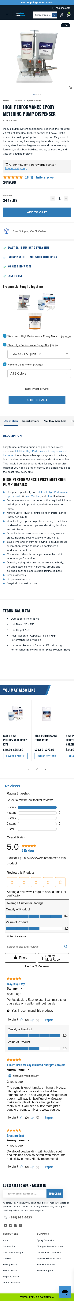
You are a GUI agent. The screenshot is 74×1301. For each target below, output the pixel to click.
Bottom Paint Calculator (49, 1252)
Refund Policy (10, 1270)
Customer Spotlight (13, 1252)
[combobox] (45, 14)
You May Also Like (55, 421)
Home (6, 100)
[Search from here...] (54, 15)
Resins (18, 100)
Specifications (30, 421)
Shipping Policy (11, 1276)
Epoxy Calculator (45, 1240)
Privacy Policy (10, 1264)
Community (9, 1246)
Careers (7, 1258)
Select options (15, 756)
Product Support (45, 1270)
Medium (35, 496)
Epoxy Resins (34, 100)
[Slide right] (45, 769)
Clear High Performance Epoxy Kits (15, 740)
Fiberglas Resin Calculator (50, 1246)
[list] (37, 56)
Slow (49, 496)
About (6, 1240)
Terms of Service (11, 1282)
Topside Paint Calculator (49, 1258)
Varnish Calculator (46, 1264)
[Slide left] (28, 769)
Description (11, 421)
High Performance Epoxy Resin (46, 738)
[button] (37, 1297)
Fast (27, 496)
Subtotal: (7, 195)
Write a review (45, 177)
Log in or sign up (16, 168)
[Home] (18, 14)
